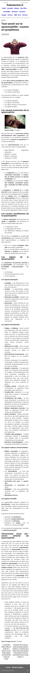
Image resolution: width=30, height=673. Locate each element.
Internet (25, 15)
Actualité (10, 8)
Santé (4, 8)
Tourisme (22, 11)
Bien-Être (23, 8)
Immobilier (7, 11)
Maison (16, 8)
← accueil (5, 2)
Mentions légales (17, 667)
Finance (10, 15)
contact (8, 667)
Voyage (3, 15)
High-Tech (17, 15)
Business (15, 11)
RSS (28, 670)
